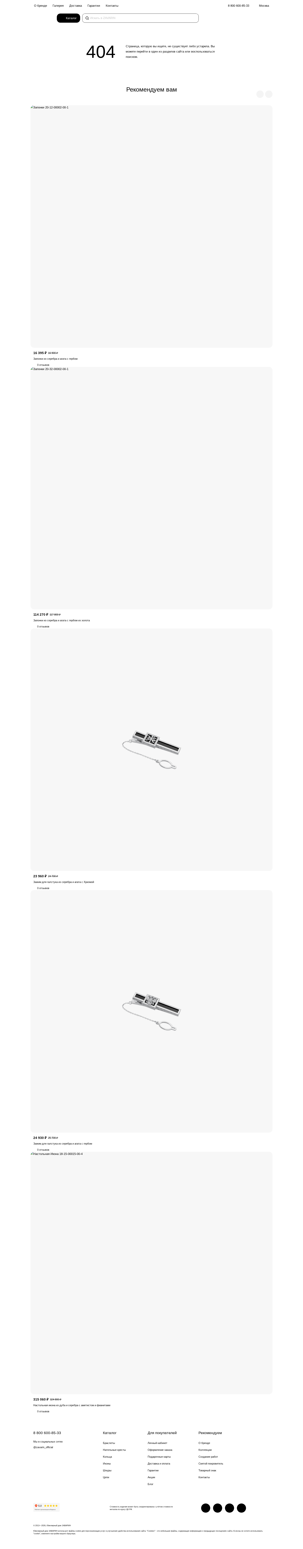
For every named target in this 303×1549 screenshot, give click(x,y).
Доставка (75, 5)
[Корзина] (253, 18)
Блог (150, 1484)
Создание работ (208, 1456)
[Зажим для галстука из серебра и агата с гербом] (151, 1011)
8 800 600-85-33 (238, 5)
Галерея (58, 5)
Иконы (107, 1463)
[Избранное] (246, 18)
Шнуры (107, 1470)
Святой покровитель (210, 1463)
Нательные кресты (114, 1449)
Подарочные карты (159, 1456)
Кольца (107, 1456)
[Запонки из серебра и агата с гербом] (151, 226)
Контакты (112, 5)
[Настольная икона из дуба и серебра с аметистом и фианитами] (151, 1273)
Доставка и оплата (159, 1463)
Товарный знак (207, 1470)
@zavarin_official (43, 1447)
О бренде (40, 5)
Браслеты (109, 1442)
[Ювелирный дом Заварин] (44, 18)
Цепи (106, 1477)
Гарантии (93, 5)
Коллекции (205, 1449)
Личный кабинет (157, 1442)
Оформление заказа (160, 1449)
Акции (151, 1477)
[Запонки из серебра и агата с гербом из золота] (151, 488)
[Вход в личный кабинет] (265, 18)
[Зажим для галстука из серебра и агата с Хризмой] (151, 749)
